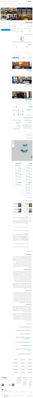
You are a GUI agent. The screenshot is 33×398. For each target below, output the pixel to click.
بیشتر (30, 132)
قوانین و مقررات (25, 383)
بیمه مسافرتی (30, 384)
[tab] (29, 4)
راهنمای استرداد (24, 382)
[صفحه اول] (29, 1)
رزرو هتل (31, 6)
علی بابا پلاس (30, 382)
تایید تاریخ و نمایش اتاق (16, 57)
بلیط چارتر (31, 391)
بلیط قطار (22, 391)
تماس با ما (30, 380)
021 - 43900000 (3, 379)
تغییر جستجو (29, 73)
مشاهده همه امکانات (15, 26)
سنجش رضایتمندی (18, 382)
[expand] (13, 327)
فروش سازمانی (19, 379)
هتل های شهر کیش (26, 6)
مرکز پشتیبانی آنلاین (25, 380)
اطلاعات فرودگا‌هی (12, 391)
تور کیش (28, 391)
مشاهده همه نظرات (29, 135)
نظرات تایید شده (14, 106)
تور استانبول (25, 391)
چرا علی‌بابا (30, 381)
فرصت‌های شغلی (19, 381)
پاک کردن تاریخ (14, 44)
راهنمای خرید (25, 381)
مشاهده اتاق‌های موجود (6, 29)
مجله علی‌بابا (30, 385)
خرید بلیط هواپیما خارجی (17, 391)
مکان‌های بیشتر (30, 197)
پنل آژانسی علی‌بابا (19, 380)
